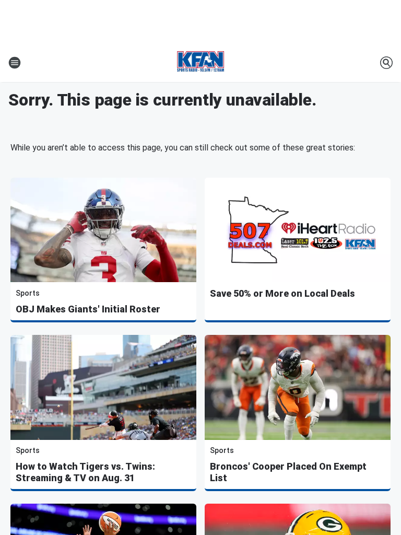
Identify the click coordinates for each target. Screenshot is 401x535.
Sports (28, 293)
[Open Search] (386, 62)
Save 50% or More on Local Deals (282, 293)
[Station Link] (201, 62)
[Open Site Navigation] (14, 62)
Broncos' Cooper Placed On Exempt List (288, 472)
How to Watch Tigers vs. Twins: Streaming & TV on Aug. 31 (85, 472)
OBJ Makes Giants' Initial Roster (88, 309)
